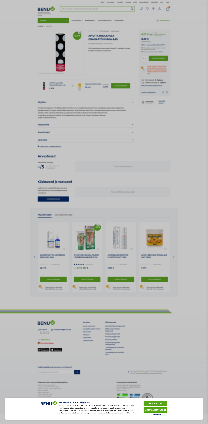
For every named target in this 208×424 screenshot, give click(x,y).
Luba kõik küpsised (155, 404)
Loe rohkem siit (128, 413)
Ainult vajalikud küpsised (155, 410)
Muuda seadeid (155, 415)
